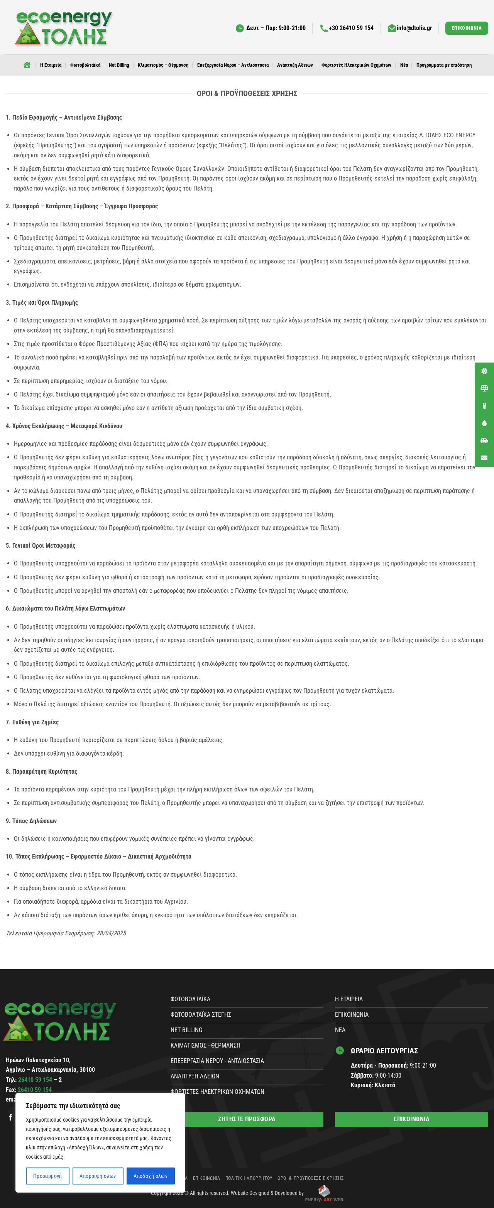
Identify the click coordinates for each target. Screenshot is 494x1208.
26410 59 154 (36, 1079)
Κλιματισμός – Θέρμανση (163, 65)
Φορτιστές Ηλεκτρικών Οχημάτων (356, 65)
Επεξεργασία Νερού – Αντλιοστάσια (233, 65)
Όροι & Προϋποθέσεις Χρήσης (310, 1178)
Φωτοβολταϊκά (85, 65)
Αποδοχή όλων (150, 1176)
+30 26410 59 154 (351, 28)
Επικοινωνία (206, 1178)
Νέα (404, 65)
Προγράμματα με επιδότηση (444, 65)
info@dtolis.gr (414, 28)
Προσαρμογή (47, 1176)
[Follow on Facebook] (10, 1117)
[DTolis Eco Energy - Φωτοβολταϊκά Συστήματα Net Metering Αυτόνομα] (64, 27)
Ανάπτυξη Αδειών (295, 65)
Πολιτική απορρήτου (248, 1178)
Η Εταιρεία (50, 65)
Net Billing (119, 65)
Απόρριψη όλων (98, 1176)
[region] (100, 1143)
